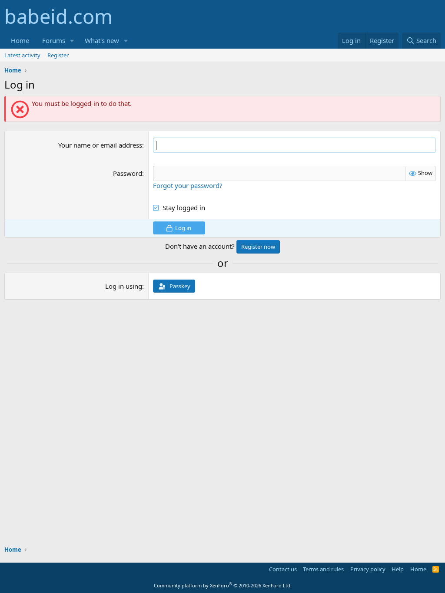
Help (398, 569)
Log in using (123, 286)
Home (20, 40)
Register (58, 55)
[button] (72, 41)
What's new (102, 40)
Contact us (283, 569)
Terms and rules (323, 569)
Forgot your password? (187, 185)
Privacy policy (367, 569)
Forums (53, 40)
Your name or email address (100, 145)
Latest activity (22, 55)
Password (127, 173)
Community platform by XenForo (223, 585)
